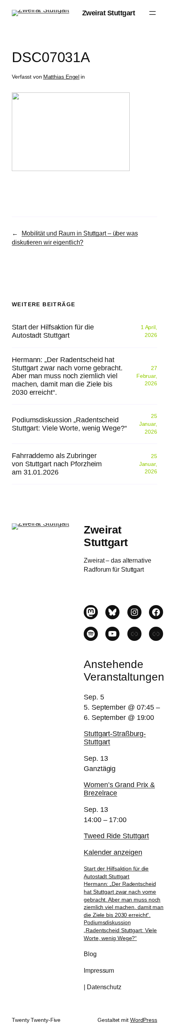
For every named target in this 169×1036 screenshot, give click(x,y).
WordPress (143, 1020)
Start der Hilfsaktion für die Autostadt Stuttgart (53, 331)
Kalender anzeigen (113, 852)
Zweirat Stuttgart (108, 13)
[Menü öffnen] (152, 13)
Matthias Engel (61, 77)
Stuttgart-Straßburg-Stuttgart (115, 737)
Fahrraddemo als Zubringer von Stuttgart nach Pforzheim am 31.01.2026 (57, 464)
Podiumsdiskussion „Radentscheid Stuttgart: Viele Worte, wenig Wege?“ (69, 424)
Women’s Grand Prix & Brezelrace (119, 788)
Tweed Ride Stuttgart (116, 836)
